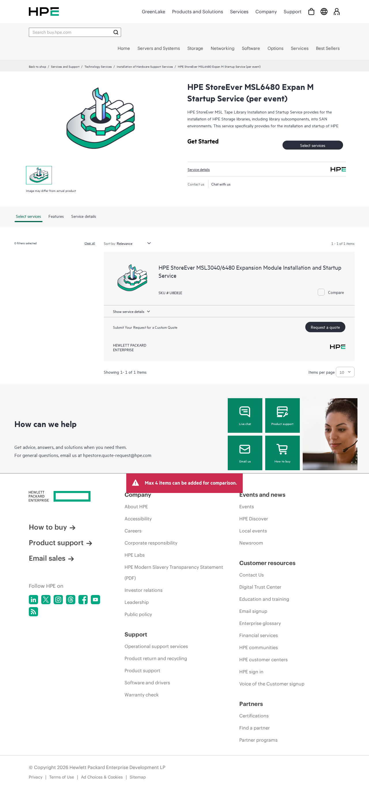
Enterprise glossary (260, 623)
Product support (282, 423)
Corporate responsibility (151, 543)
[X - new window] (45, 599)
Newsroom (251, 543)
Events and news (262, 494)
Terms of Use (61, 777)
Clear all (89, 243)
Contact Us (251, 575)
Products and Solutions (197, 11)
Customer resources (267, 562)
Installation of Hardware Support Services (145, 66)
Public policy (138, 614)
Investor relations (144, 590)
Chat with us (221, 183)
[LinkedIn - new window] (33, 599)
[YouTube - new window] (95, 599)
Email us (245, 461)
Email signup (253, 611)
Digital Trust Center (260, 587)
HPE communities (258, 647)
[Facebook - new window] (83, 599)
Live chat (245, 423)
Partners (251, 703)
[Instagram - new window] (58, 599)
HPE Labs (135, 555)
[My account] (336, 11)
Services (239, 11)
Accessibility (138, 519)
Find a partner (254, 728)
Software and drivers (147, 682)
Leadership (137, 602)
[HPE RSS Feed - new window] (33, 611)
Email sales (47, 558)
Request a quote (325, 327)
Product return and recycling (156, 658)
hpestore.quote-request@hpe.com (117, 455)
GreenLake (153, 11)
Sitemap (138, 777)
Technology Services (98, 66)
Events (246, 506)
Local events (253, 531)
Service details (199, 169)
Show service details (128, 311)
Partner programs (258, 740)
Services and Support (65, 66)
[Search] (116, 32)
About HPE (136, 506)
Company (266, 11)
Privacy (35, 777)
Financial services (258, 635)
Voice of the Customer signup (271, 684)
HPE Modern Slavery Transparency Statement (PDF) (174, 572)
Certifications (254, 716)
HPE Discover (253, 519)
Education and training (264, 599)
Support (293, 11)
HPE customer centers (263, 659)
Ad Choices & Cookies (102, 777)
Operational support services (156, 646)
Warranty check (142, 695)
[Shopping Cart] (311, 11)
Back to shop (37, 66)
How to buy (282, 461)
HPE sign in (251, 671)
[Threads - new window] (70, 599)
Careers (133, 531)
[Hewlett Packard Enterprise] (44, 11)
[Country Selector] (324, 11)
